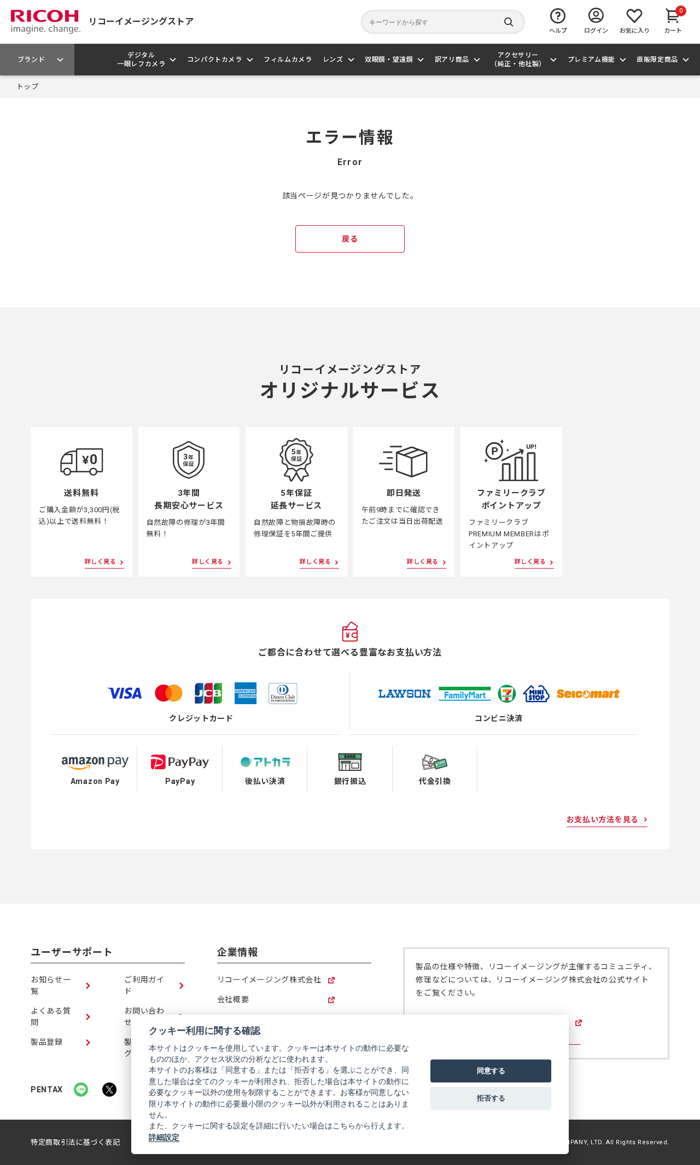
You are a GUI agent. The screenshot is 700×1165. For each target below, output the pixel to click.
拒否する (491, 1097)
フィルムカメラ (288, 59)
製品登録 (47, 1042)
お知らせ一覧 (51, 985)
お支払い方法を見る (603, 819)
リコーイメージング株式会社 (269, 980)
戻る (350, 239)
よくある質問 (51, 1016)
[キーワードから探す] (443, 21)
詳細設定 (164, 1137)
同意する (491, 1070)
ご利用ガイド (144, 985)
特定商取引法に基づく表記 (75, 1142)
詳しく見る (100, 561)
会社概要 (233, 1000)
